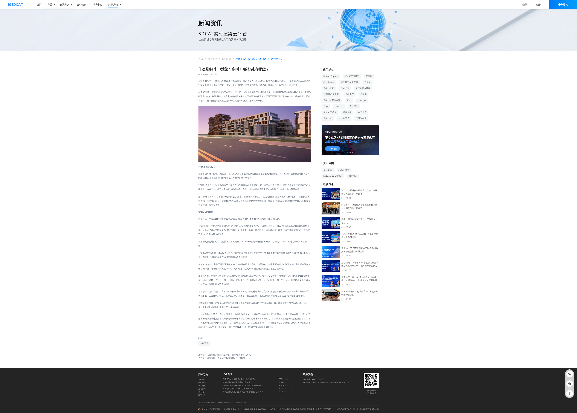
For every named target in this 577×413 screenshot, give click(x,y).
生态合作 (202, 388)
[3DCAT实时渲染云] (15, 4)
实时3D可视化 (330, 112)
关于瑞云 (202, 392)
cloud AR (361, 100)
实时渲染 (226, 58)
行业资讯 (227, 374)
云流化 (367, 82)
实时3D (216, 241)
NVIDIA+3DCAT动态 (332, 175)
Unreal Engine (330, 76)
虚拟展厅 (349, 94)
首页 (200, 58)
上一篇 (224, 354)
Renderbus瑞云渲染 (226, 402)
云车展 (363, 94)
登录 (524, 4)
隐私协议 (202, 395)
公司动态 (353, 175)
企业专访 (327, 169)
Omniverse (328, 82)
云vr (349, 100)
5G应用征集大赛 (331, 94)
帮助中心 (202, 382)
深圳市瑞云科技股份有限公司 (220, 409)
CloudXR (344, 88)
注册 (538, 4)
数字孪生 (347, 112)
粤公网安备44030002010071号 (263, 409)
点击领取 (332, 148)
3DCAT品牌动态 (351, 76)
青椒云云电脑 (240, 402)
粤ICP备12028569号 (241, 409)
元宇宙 (369, 76)
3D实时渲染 (344, 118)
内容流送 (362, 112)
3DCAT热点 (343, 169)
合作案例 (202, 379)
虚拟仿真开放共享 (331, 100)
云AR (325, 106)
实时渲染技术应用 (349, 82)
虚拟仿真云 (328, 88)
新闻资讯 (212, 58)
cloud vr (339, 106)
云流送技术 (361, 118)
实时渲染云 (346, 409)
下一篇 (221, 357)
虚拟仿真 (327, 118)
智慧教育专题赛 (363, 88)
